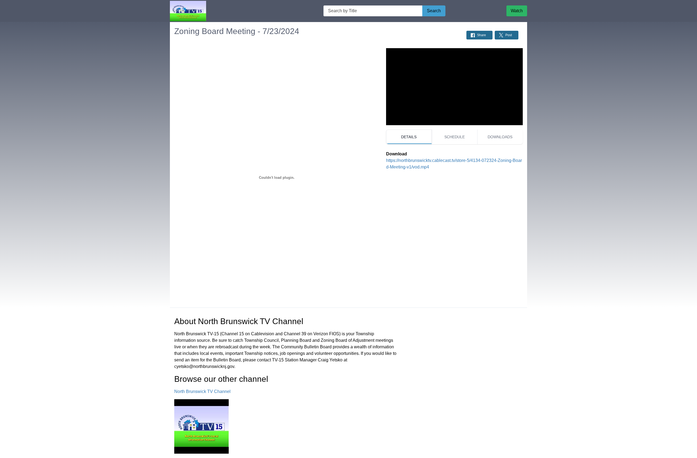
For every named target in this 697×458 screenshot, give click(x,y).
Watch (517, 10)
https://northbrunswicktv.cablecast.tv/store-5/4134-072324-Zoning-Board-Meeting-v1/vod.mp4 (454, 163)
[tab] (409, 137)
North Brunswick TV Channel (202, 391)
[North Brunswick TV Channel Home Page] (188, 11)
